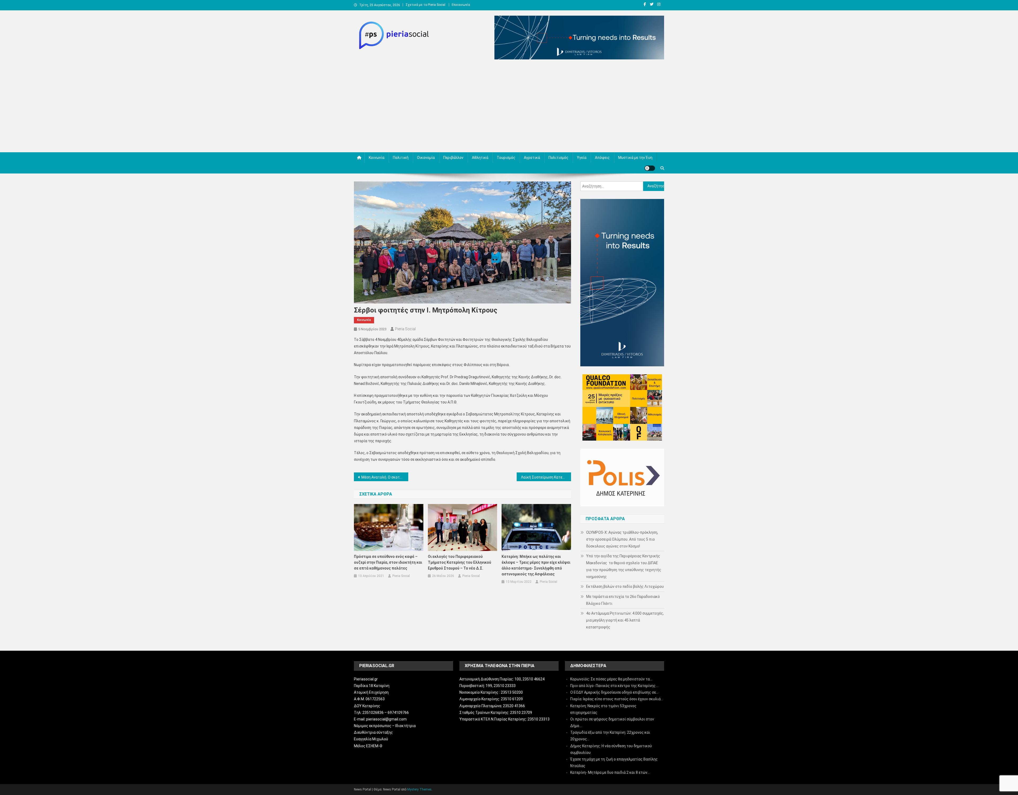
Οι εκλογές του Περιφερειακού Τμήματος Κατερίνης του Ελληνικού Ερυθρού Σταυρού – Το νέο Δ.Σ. (459, 562)
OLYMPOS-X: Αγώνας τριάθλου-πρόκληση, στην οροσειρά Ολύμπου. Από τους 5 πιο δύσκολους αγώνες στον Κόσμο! (622, 539)
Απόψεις (602, 157)
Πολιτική (401, 157)
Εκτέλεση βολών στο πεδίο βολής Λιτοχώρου (625, 586)
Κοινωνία (376, 157)
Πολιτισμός (558, 157)
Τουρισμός (506, 157)
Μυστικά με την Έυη (635, 157)
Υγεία (581, 157)
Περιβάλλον (453, 157)
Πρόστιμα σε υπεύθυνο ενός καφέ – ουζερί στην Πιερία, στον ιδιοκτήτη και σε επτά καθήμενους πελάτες (388, 562)
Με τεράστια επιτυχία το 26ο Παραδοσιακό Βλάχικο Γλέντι (623, 600)
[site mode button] (649, 168)
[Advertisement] (509, 107)
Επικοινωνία (461, 5)
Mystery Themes (419, 789)
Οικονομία (426, 157)
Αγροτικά (532, 157)
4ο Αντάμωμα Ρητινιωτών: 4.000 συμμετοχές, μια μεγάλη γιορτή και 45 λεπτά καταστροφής (625, 620)
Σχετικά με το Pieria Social (425, 5)
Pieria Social (405, 329)
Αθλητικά (480, 157)
